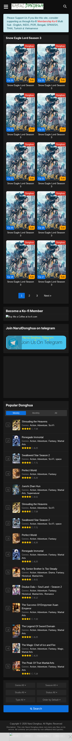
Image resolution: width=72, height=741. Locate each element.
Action (33, 425)
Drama (52, 572)
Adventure (42, 425)
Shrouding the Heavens (34, 421)
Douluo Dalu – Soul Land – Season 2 (42, 586)
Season (50, 685)
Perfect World (29, 470)
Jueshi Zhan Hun (31, 486)
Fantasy (52, 441)
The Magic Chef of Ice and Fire (38, 645)
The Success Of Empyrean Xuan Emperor (40, 606)
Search (37, 708)
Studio (19, 692)
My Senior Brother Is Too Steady (39, 568)
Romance (49, 594)
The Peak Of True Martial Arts (38, 662)
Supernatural (33, 493)
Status (50, 692)
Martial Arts (37, 576)
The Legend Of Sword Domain (38, 626)
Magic (60, 649)
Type (19, 700)
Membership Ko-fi (47, 21)
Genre (19, 685)
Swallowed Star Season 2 (36, 455)
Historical (26, 576)
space (58, 459)
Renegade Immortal (32, 437)
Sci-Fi (51, 425)
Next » (47, 295)
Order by (51, 700)
